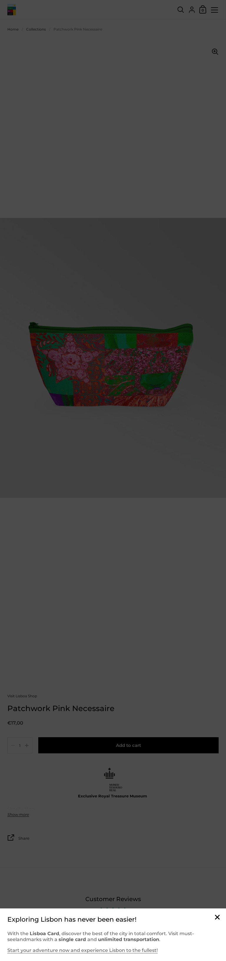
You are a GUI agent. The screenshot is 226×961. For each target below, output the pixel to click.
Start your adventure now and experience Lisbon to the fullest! (82, 950)
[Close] (217, 917)
